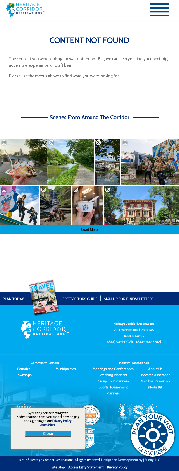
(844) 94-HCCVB (120, 342)
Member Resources (155, 381)
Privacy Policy (117, 467)
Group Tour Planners (113, 381)
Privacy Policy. (62, 421)
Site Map (58, 467)
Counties (23, 369)
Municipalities (66, 369)
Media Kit (155, 387)
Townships (24, 375)
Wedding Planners (113, 375)
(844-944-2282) (148, 342)
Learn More (48, 425)
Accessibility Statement (86, 467)
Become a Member (155, 375)
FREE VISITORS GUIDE (50, 299)
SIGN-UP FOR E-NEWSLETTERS (128, 299)
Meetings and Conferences (113, 369)
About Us (155, 369)
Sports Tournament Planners (113, 390)
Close (48, 433)
